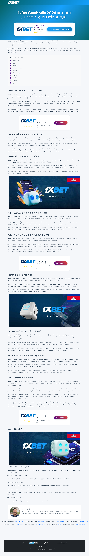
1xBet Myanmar (40, 524)
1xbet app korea (83, 521)
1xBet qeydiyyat (18, 521)
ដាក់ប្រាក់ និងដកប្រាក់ (19, 68)
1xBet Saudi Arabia (80, 524)
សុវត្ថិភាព (15, 78)
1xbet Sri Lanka (19, 524)
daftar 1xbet (41, 521)
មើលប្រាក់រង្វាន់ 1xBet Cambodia (60, 29)
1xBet (59, 524)
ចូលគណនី (14, 65)
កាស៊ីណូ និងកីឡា (16, 73)
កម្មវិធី (14, 70)
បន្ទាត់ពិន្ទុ (16, 80)
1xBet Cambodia (60, 521)
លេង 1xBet (61, 122)
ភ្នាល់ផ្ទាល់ (15, 75)
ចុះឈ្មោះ (13, 63)
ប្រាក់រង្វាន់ (16, 60)
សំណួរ (13, 83)
